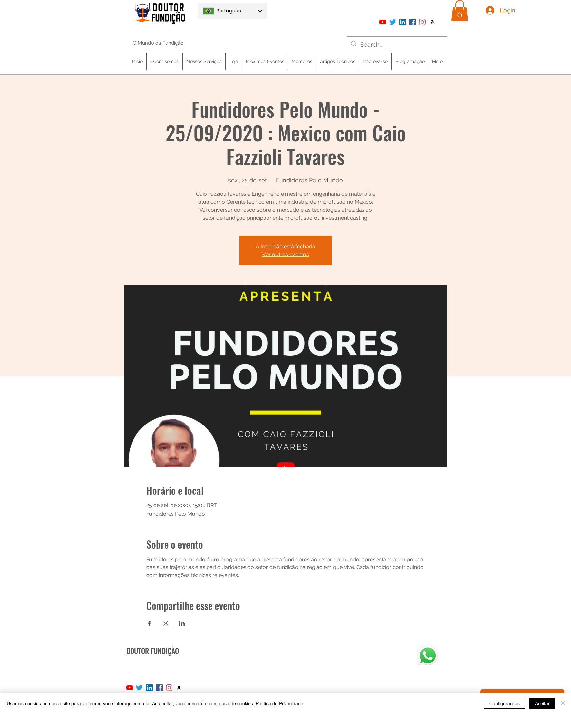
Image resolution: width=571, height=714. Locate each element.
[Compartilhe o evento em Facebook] (149, 623)
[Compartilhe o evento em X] (166, 623)
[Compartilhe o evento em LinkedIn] (182, 623)
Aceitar (542, 703)
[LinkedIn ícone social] (402, 22)
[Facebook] (412, 22)
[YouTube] (382, 22)
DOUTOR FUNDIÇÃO (152, 650)
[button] (460, 10)
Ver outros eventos (285, 254)
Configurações (504, 703)
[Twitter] (392, 22)
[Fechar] (563, 703)
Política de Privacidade (279, 703)
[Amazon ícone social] (432, 22)
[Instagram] (422, 22)
